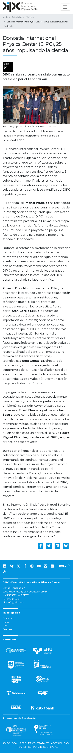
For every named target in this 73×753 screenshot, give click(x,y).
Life (5, 625)
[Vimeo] (45, 566)
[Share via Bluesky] (66, 546)
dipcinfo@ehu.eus (13, 602)
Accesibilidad (60, 743)
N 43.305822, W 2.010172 (16, 595)
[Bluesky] (11, 566)
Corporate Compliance (43, 747)
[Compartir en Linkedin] (57, 546)
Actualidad (17, 17)
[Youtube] (38, 566)
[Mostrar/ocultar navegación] (65, 7)
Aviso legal (10, 743)
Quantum (8, 618)
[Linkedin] (4, 566)
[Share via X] (49, 546)
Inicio (5, 17)
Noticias (29, 17)
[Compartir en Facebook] (40, 546)
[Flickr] (52, 566)
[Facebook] (25, 566)
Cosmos (7, 629)
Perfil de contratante (34, 743)
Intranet (20, 747)
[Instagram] (32, 566)
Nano (6, 622)
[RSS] (4, 571)
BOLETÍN (64, 566)
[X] (18, 566)
